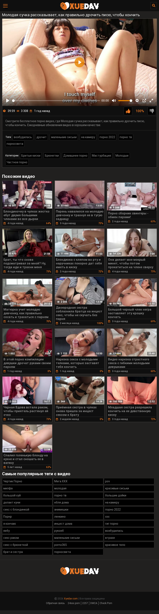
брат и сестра (13, 552)
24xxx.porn (74, 603)
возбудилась (23, 137)
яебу (6, 530)
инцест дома (63, 523)
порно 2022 (107, 137)
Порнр (7, 516)
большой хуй (12, 495)
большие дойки (115, 495)
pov (107, 481)
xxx (107, 516)
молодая (60, 488)
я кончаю (9, 523)
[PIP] (144, 100)
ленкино (60, 516)
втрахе (110, 537)
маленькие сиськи (64, 137)
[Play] (7, 100)
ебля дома (61, 502)
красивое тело (115, 544)
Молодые (122, 155)
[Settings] (137, 100)
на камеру (88, 137)
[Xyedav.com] (79, 9)
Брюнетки (52, 155)
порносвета (15, 143)
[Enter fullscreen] (151, 100)
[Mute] (114, 100)
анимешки (61, 509)
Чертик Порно (12, 481)
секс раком (11, 537)
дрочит (41, 137)
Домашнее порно (75, 155)
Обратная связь (55, 603)
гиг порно (111, 523)
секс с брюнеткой (15, 544)
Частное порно (17, 162)
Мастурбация (101, 155)
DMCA (93, 603)
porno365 (60, 544)
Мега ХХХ (60, 481)
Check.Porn (106, 603)
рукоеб (59, 530)
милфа (8, 488)
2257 (85, 603)
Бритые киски (30, 155)
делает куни (11, 502)
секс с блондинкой (16, 509)
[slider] (56, 101)
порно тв (126, 137)
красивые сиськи (117, 488)
